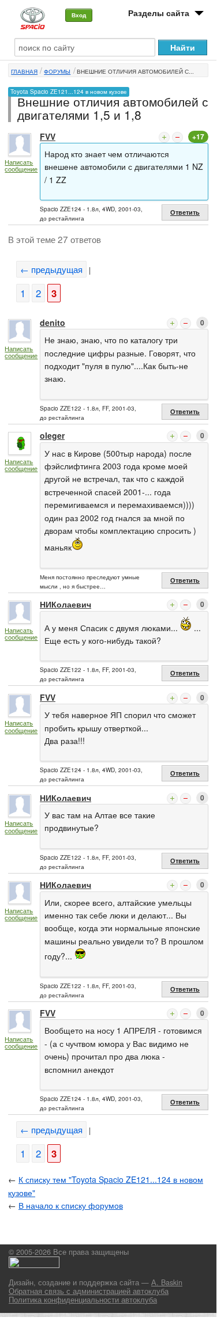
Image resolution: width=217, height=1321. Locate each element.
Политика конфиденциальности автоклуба (83, 1300)
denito (52, 322)
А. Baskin (166, 1282)
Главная (24, 71)
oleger (52, 435)
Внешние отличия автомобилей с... (135, 71)
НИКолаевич (65, 604)
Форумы (57, 71)
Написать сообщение (21, 165)
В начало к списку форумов (70, 1205)
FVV (47, 136)
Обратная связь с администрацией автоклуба (89, 1291)
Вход (79, 15)
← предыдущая (51, 269)
